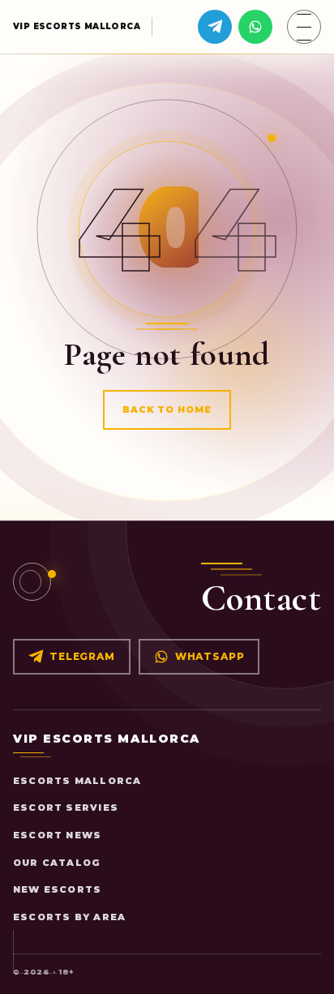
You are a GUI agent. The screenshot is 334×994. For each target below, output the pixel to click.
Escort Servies (65, 807)
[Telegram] (215, 27)
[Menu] (304, 27)
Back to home (167, 409)
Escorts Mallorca (77, 780)
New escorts (57, 889)
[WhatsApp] (255, 27)
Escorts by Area (69, 917)
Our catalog (57, 862)
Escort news (57, 835)
